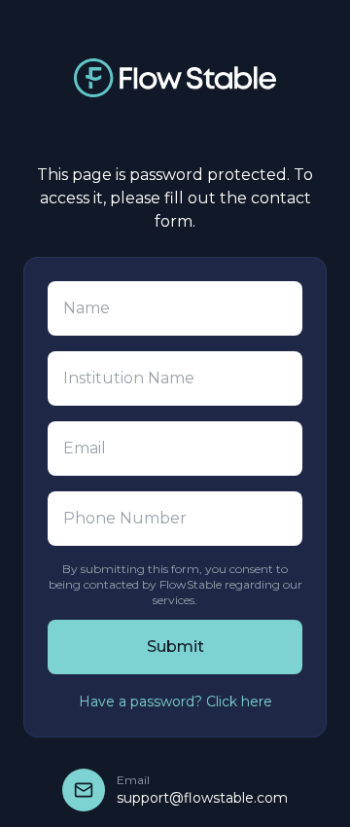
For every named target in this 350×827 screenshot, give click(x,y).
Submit (175, 646)
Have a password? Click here (175, 701)
